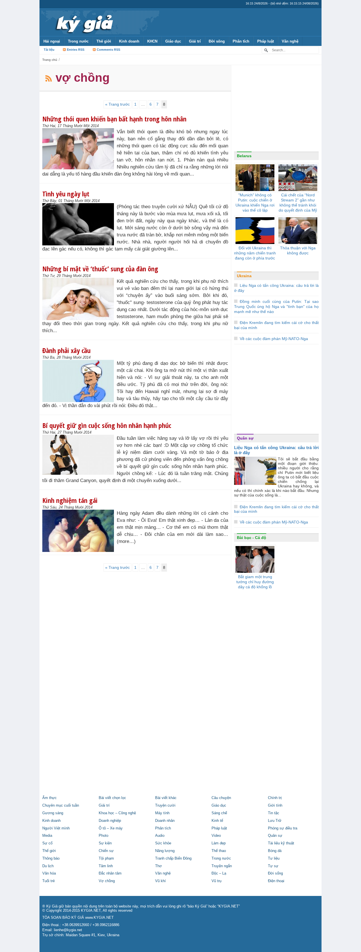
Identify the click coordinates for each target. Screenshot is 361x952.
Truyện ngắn (222, 866)
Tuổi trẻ (48, 881)
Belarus (244, 156)
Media (47, 836)
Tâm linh (106, 866)
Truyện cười (165, 805)
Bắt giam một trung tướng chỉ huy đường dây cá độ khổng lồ (255, 581)
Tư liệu (273, 858)
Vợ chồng (107, 881)
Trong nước (78, 41)
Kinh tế (217, 821)
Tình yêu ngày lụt (65, 193)
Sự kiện (105, 843)
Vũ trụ (216, 881)
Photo (103, 836)
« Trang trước (117, 104)
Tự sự (273, 866)
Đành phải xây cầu (66, 350)
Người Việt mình (56, 828)
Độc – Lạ (219, 873)
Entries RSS (75, 49)
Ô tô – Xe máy (111, 828)
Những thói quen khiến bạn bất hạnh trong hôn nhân (114, 118)
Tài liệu (49, 49)
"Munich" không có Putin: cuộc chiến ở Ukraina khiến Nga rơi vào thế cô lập (254, 202)
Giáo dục (173, 41)
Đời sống (217, 41)
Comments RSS (108, 49)
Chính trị (275, 798)
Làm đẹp (219, 843)
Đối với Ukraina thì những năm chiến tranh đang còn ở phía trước (255, 253)
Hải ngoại (51, 41)
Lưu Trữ (274, 821)
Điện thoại (276, 881)
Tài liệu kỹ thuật (281, 843)
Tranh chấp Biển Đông (173, 858)
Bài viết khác (166, 798)
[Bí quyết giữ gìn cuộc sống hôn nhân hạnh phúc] (79, 455)
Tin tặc (273, 813)
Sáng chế (219, 813)
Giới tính (275, 805)
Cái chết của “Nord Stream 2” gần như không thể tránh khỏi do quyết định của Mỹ (298, 202)
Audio (159, 836)
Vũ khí (160, 881)
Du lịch (48, 866)
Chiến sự (106, 851)
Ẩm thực (49, 798)
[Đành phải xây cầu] (79, 381)
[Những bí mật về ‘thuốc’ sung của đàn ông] (79, 299)
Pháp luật (265, 41)
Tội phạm (106, 858)
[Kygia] (83, 22)
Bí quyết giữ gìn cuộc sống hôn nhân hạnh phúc (106, 425)
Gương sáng (52, 813)
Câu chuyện (221, 798)
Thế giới (103, 41)
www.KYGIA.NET (99, 918)
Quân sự (245, 438)
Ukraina (244, 276)
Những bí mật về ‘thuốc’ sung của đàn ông (100, 268)
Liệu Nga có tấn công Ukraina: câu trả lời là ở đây (276, 450)
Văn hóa (49, 873)
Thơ (158, 866)
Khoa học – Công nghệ (117, 813)
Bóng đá (274, 851)
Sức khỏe (163, 843)
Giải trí (195, 41)
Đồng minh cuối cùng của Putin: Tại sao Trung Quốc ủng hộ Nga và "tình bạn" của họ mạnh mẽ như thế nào (276, 306)
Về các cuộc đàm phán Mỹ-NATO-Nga (274, 338)
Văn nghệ (290, 41)
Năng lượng (165, 851)
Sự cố (47, 843)
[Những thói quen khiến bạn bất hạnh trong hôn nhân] (79, 148)
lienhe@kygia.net (68, 930)
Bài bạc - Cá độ (251, 537)
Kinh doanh (129, 41)
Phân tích (241, 41)
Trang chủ (49, 59)
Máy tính (162, 813)
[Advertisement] (276, 109)
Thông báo (51, 858)
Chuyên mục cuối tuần (60, 805)
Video (216, 836)
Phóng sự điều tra (282, 828)
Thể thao (219, 851)
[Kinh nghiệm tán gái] (79, 531)
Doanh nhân (165, 821)
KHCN (152, 41)
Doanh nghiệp (110, 821)
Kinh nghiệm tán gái (70, 500)
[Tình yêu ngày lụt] (79, 224)
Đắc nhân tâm (110, 873)
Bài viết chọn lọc (112, 798)
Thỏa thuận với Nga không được (298, 250)
